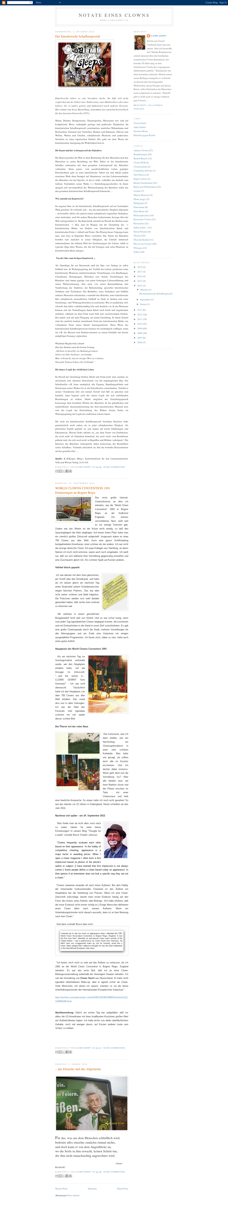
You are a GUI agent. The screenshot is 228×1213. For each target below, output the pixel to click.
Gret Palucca (140, 174)
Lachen (137, 190)
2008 (140, 333)
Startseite (92, 1188)
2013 (140, 309)
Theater (137, 235)
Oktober (144, 289)
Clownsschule (140, 166)
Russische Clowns (142, 219)
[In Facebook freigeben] (67, 471)
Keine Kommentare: (114, 467)
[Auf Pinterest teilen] (70, 471)
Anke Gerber (140, 127)
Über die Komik (141, 239)
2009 (140, 328)
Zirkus (137, 251)
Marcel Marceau (141, 195)
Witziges (138, 247)
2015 (140, 280)
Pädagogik (139, 203)
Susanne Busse (141, 131)
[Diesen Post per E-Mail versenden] (57, 471)
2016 (140, 276)
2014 (140, 285)
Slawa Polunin (140, 231)
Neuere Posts (61, 1188)
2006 (140, 342)
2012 (140, 314)
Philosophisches (141, 215)
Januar (143, 304)
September (145, 299)
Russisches (139, 223)
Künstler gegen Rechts (144, 135)
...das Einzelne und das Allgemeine (78, 1069)
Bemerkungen (140, 154)
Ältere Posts (122, 1188)
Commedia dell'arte (143, 170)
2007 (140, 337)
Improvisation (140, 178)
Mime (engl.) (140, 199)
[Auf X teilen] (63, 471)
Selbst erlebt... (140, 227)
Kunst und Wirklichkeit (145, 186)
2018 (140, 267)
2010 (140, 323)
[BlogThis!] (60, 471)
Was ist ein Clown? (143, 243)
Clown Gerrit (159, 36)
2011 (140, 319)
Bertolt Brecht (140, 158)
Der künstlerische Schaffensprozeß (77, 36)
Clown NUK (139, 162)
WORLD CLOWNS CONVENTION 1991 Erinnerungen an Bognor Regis (82, 490)
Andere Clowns (141, 150)
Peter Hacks (139, 211)
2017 (140, 271)
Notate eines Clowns (114, 15)
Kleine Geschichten (143, 182)
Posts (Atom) (73, 1195)
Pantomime (139, 207)
